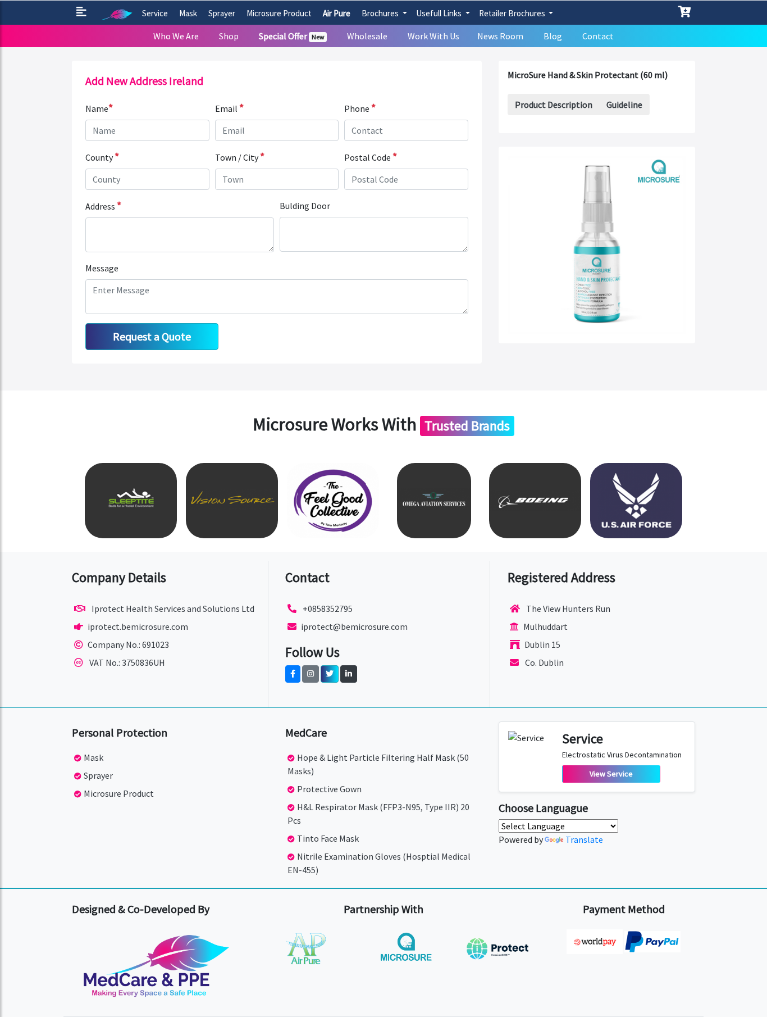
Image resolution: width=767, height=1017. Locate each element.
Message (101, 268)
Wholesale (367, 36)
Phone (360, 108)
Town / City (239, 157)
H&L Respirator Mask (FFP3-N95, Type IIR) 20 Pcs (378, 813)
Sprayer (221, 13)
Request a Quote (152, 336)
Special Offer (292, 36)
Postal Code (370, 157)
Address (103, 205)
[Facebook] (292, 674)
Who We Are (176, 36)
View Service (611, 774)
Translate (584, 839)
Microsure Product (279, 13)
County (102, 157)
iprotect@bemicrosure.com (354, 626)
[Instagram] (310, 674)
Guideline (624, 104)
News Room (500, 36)
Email (229, 108)
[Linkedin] (348, 674)
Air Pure (336, 13)
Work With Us (433, 36)
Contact (598, 36)
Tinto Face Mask (328, 838)
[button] (83, 12)
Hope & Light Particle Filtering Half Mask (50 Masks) (378, 764)
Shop (229, 36)
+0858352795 (327, 608)
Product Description (553, 104)
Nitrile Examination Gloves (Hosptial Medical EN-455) (379, 863)
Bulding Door (305, 205)
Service (155, 13)
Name (99, 108)
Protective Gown (329, 788)
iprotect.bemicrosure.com (138, 626)
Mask (188, 13)
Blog (553, 36)
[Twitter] (330, 674)
